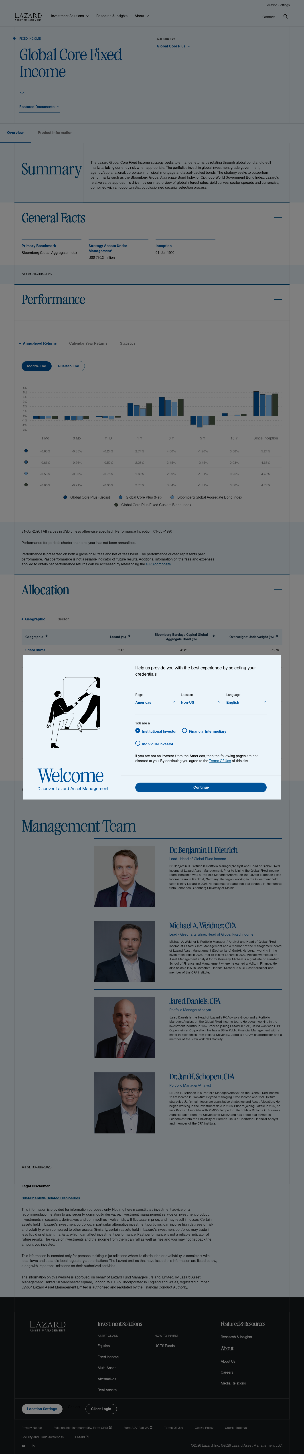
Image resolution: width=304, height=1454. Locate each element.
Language (233, 694)
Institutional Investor (159, 731)
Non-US (187, 702)
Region (140, 694)
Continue (201, 788)
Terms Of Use (220, 761)
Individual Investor (157, 743)
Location (187, 694)
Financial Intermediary (207, 731)
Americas (143, 702)
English (232, 702)
